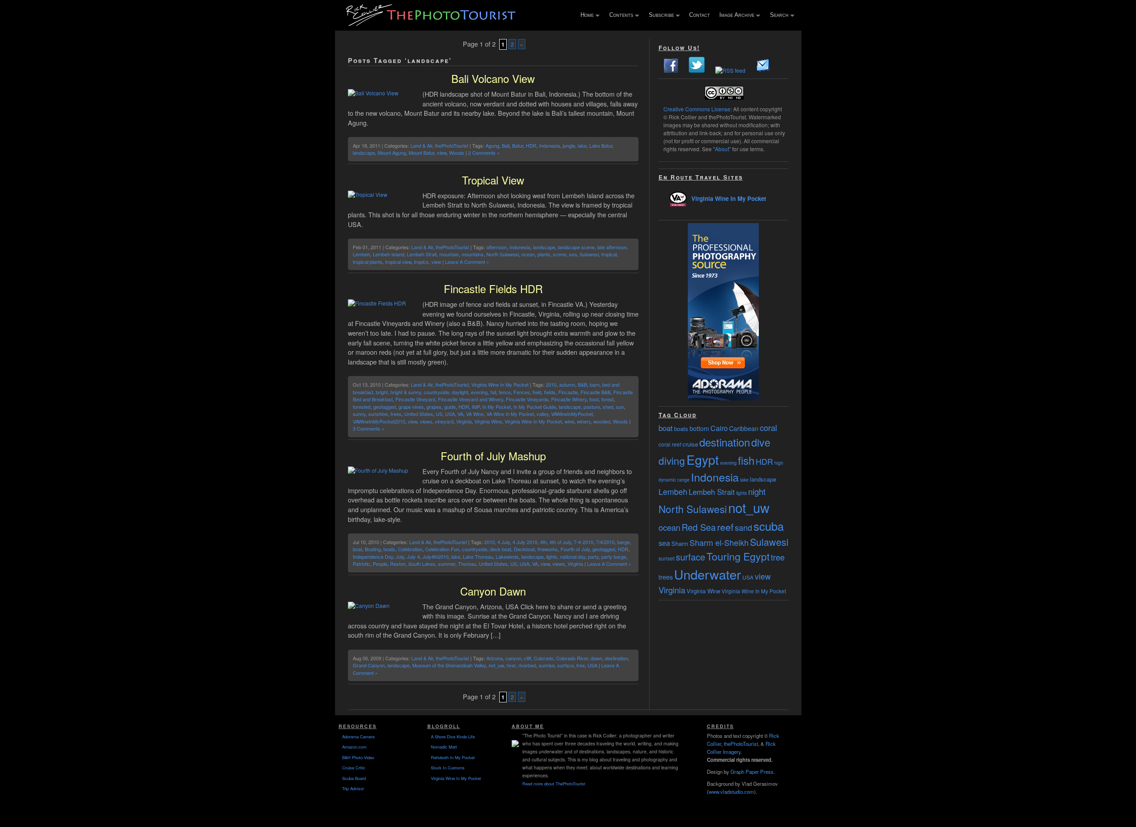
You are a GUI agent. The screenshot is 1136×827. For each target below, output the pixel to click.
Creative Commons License (696, 109)
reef (725, 526)
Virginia (464, 421)
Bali (505, 145)
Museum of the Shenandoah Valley (449, 665)
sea (573, 254)
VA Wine (475, 413)
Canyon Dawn (493, 591)
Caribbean (743, 428)
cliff (527, 658)
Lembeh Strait (422, 254)
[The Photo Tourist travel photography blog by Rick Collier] (432, 23)
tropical (609, 254)
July (400, 556)
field (536, 392)
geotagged (384, 406)
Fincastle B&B (595, 392)
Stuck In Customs (448, 767)
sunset (666, 558)
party (593, 556)
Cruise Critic (353, 767)
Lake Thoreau (478, 556)
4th (543, 541)
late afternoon (612, 247)
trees (396, 413)
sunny (359, 413)
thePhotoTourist (451, 145)
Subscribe (659, 16)
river (511, 665)
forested (362, 406)
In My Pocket (496, 406)
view (441, 152)
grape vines (411, 406)
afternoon (496, 247)
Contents (619, 16)
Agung (492, 145)
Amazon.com (354, 747)
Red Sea (699, 527)
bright (382, 392)
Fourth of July (575, 549)
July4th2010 (435, 556)
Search (777, 16)
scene (559, 254)
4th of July (560, 541)
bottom (699, 428)
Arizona (494, 658)
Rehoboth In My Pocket (453, 757)
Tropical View (493, 180)
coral (768, 427)
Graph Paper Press (751, 771)
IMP (476, 406)
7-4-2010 (583, 541)
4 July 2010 (525, 541)
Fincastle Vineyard (415, 399)
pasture (592, 406)
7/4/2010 (605, 541)
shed (608, 406)
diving (672, 460)
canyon (513, 658)
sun (620, 406)
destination (616, 658)
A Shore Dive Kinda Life (453, 736)
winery (584, 421)
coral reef (670, 444)
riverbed (527, 665)
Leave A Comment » (467, 261)
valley (542, 413)
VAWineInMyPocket (572, 413)
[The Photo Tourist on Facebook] (671, 70)
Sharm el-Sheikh (719, 542)
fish (746, 460)
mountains (473, 254)
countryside (436, 392)
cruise (690, 444)
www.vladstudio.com (731, 791)
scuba (768, 525)
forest (607, 399)
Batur (517, 145)
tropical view (398, 261)
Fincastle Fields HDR (493, 288)
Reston (398, 563)
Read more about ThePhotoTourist (553, 783)
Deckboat (524, 549)
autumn (567, 384)
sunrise (547, 665)
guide (450, 406)
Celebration (410, 549)
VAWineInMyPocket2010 (379, 421)
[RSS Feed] (730, 70)
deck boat (500, 549)
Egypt (702, 459)
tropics (421, 261)
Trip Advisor (353, 788)
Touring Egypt (737, 556)
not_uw (496, 665)
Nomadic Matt (444, 747)
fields (550, 392)
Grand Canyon (369, 665)
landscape (364, 152)
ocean (528, 254)
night (756, 491)
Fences (521, 392)
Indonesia (549, 145)
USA (450, 413)
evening (479, 392)
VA (460, 413)
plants (543, 254)
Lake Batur (600, 145)
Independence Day (373, 556)
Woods (456, 152)
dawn (596, 658)
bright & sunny (405, 392)
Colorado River (572, 658)
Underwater (707, 574)
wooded (601, 421)
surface (565, 665)
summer (446, 563)
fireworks (547, 549)
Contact (699, 15)
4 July (503, 541)
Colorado (543, 658)
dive (760, 442)
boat (357, 549)
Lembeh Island (388, 254)
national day (572, 556)
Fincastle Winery (569, 399)
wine (569, 421)
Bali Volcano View (493, 78)
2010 (551, 384)
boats (389, 549)
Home (585, 16)
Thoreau (467, 563)
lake (582, 145)
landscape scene (576, 247)
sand (743, 527)
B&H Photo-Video (358, 757)
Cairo (719, 428)
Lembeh (361, 254)
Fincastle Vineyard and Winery (470, 399)
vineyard (444, 421)
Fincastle (568, 392)
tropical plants (368, 261)
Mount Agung (392, 152)
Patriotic (361, 563)
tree (580, 665)
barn (595, 384)
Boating (373, 549)
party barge (613, 556)
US (439, 413)
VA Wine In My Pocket (510, 413)
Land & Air (421, 145)
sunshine (378, 413)
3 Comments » (368, 428)
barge (623, 541)
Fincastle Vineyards (527, 399)
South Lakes (421, 563)
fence (505, 392)
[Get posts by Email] (763, 70)
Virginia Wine (488, 421)
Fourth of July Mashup (493, 455)
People (380, 563)
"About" (722, 149)
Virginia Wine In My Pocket (500, 384)
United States (418, 413)
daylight (460, 392)
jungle (569, 145)
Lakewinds (507, 556)
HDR (531, 145)
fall (493, 392)
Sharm (679, 543)
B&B (582, 384)
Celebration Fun (442, 549)
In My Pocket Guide (534, 406)
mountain (449, 254)
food (594, 399)
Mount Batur (421, 152)
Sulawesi (589, 254)
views (426, 421)
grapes (434, 406)
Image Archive (734, 16)
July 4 (413, 556)
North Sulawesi (502, 254)
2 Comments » (484, 152)
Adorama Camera (358, 736)
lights (551, 556)
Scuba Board (354, 778)
